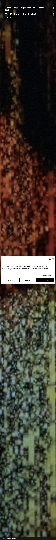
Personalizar (27, 280)
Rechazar (10, 280)
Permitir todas (45, 280)
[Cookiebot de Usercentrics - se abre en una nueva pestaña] (48, 259)
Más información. (14, 269)
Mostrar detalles (47, 275)
